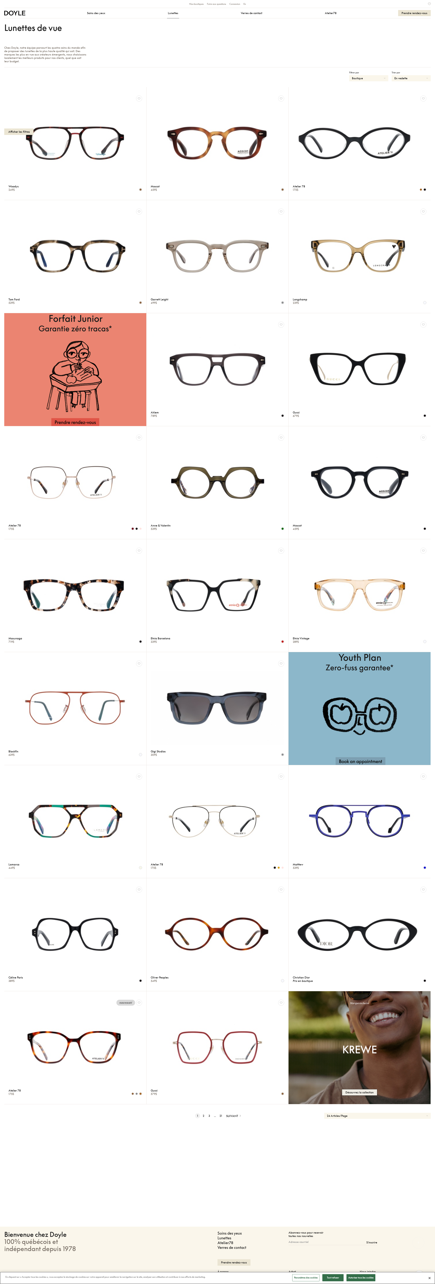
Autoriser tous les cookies (360, 1277)
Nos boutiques (196, 4)
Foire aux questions (216, 4)
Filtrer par (354, 72)
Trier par (396, 72)
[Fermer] (429, 1278)
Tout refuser (333, 1277)
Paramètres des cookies (306, 1277)
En (244, 4)
